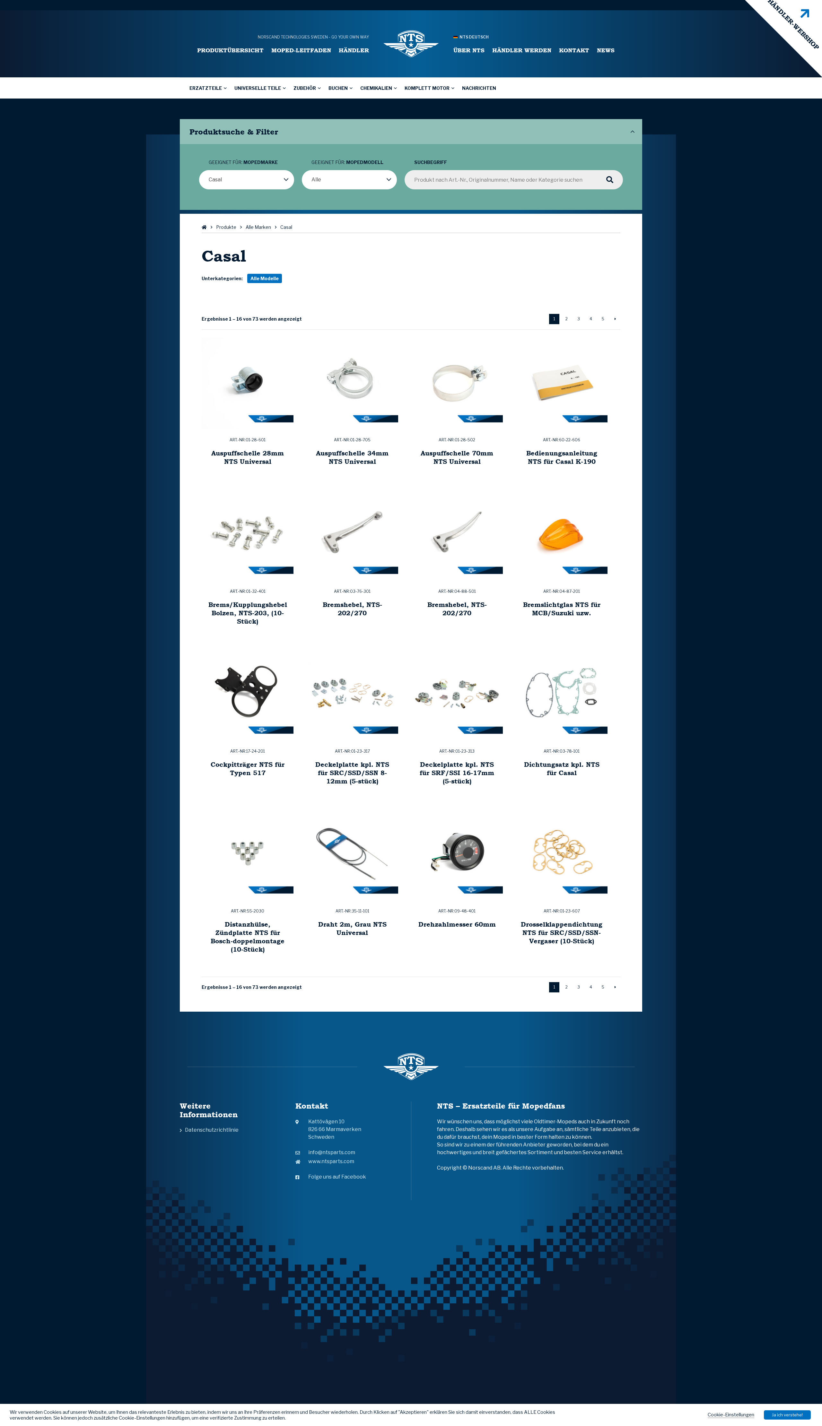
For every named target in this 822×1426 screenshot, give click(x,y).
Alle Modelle (264, 278)
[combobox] (246, 179)
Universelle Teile (257, 88)
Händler (354, 50)
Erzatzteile (205, 88)
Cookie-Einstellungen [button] (731, 1415)
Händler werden (521, 50)
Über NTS (469, 50)
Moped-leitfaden (301, 50)
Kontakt (574, 50)
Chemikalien (376, 88)
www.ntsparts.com (331, 1161)
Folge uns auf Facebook (337, 1177)
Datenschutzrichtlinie (212, 1130)
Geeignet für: (243, 162)
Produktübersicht (230, 50)
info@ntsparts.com (331, 1152)
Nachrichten (479, 88)
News (606, 50)
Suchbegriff (430, 162)
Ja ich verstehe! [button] (787, 1414)
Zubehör (304, 88)
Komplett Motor (427, 88)
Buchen (338, 88)
